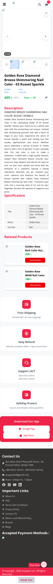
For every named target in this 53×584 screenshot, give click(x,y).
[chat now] (43, 564)
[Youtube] (14, 484)
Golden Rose (7, 90)
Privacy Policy (12, 509)
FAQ (7, 500)
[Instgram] (9, 484)
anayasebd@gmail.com (17, 474)
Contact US (11, 513)
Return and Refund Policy (18, 518)
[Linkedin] (20, 484)
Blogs (8, 526)
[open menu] (4, 4)
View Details (35, 260)
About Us (10, 496)
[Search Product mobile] (39, 4)
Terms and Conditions (16, 504)
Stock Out (26, 580)
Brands (9, 522)
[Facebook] (3, 484)
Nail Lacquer (22, 90)
